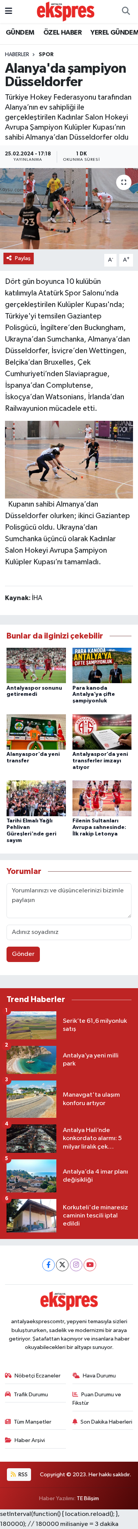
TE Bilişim (88, 1498)
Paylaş (23, 258)
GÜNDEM (20, 32)
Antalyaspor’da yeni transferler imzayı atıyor (100, 761)
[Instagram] (76, 1265)
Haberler (17, 54)
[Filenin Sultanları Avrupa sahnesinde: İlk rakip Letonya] (102, 798)
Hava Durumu (99, 1376)
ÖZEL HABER (62, 32)
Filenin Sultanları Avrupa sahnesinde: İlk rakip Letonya (99, 827)
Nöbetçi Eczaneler (38, 1376)
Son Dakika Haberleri (106, 1422)
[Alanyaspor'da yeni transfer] (36, 732)
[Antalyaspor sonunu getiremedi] (36, 665)
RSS (22, 1474)
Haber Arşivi (30, 1440)
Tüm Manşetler (32, 1422)
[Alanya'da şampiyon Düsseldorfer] (69, 208)
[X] (62, 1265)
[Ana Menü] (8, 11)
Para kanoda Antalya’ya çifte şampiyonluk (93, 694)
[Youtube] (90, 1265)
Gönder (23, 954)
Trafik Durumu (31, 1394)
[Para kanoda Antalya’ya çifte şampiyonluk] (102, 665)
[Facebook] (48, 1265)
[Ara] (125, 12)
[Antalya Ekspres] (65, 11)
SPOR (46, 54)
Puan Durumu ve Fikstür (97, 1399)
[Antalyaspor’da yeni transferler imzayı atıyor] (102, 732)
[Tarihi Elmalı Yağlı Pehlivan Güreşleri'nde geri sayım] (36, 798)
